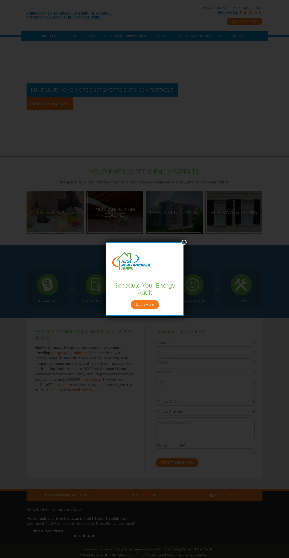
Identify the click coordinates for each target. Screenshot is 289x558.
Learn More (145, 305)
